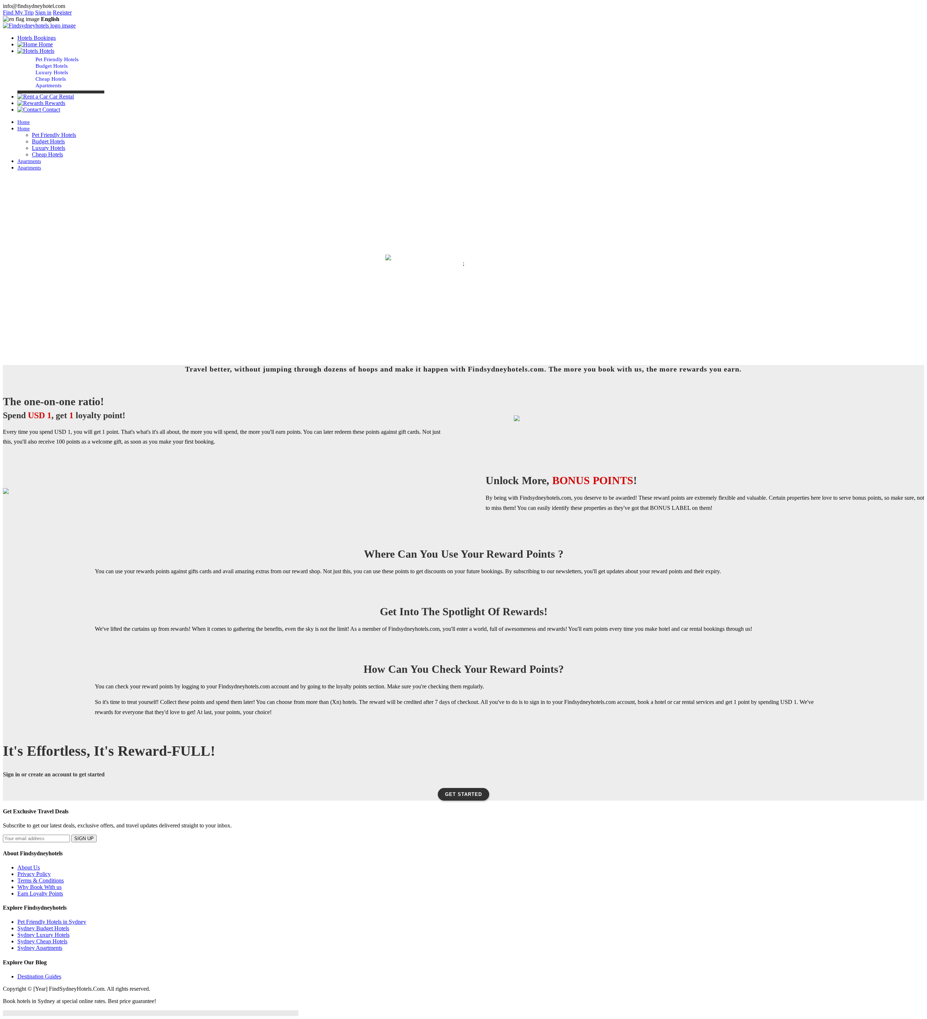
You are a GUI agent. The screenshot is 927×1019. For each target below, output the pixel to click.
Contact (50, 109)
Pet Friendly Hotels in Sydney (51, 922)
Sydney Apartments (39, 948)
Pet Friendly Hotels (57, 59)
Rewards (54, 103)
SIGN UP (84, 838)
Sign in (43, 12)
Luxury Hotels (51, 72)
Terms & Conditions (40, 880)
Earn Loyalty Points (40, 893)
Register (62, 12)
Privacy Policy (34, 874)
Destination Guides (39, 976)
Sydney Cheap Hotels (42, 941)
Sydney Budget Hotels (43, 928)
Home (45, 44)
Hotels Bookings (36, 38)
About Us (28, 867)
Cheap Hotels (50, 79)
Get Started (463, 794)
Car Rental (61, 96)
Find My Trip (18, 12)
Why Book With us (39, 887)
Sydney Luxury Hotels (43, 935)
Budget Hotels (51, 66)
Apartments (48, 85)
